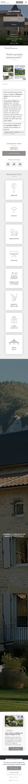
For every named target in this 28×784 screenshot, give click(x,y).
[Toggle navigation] (26, 2)
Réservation (19, 2)
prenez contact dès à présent (14, 132)
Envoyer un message (14, 153)
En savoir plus (14, 19)
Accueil (5, 47)
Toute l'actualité (16, 748)
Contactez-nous (14, 43)
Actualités (10, 47)
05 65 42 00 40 (14, 36)
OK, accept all (14, 768)
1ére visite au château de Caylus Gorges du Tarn (14, 733)
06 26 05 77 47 (14, 34)
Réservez (14, 24)
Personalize (14, 777)
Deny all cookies (14, 772)
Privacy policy (14, 780)
